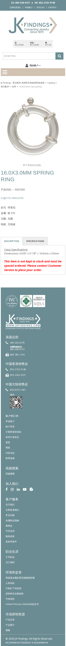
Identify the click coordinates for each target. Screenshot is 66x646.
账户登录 (10, 426)
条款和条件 (11, 541)
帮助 (8, 447)
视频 (8, 630)
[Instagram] (12, 489)
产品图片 (10, 624)
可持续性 (10, 598)
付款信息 (10, 452)
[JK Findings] (33, 25)
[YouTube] (24, 489)
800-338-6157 (17, 349)
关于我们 (10, 504)
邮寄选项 (10, 458)
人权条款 (10, 583)
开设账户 (10, 421)
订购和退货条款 (13, 431)
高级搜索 (10, 473)
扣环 (14, 86)
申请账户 (29, 7)
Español (52, 7)
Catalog (51, 82)
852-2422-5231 (18, 374)
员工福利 (10, 562)
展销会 (9, 525)
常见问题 (10, 515)
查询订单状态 (12, 437)
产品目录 (10, 619)
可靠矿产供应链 (13, 588)
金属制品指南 (12, 520)
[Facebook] (7, 489)
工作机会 (10, 556)
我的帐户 (34, 65)
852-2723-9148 (18, 369)
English (40, 7)
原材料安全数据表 (15, 593)
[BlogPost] (31, 489)
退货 (8, 442)
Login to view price (12, 198)
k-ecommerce (40, 642)
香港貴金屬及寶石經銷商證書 (20, 577)
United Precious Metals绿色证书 (22, 604)
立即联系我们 (15, 7)
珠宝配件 (5, 86)
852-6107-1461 (18, 389)
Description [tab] (11, 241)
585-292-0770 (17, 342)
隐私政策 (10, 536)
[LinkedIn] (18, 489)
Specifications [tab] (35, 241)
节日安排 (10, 530)
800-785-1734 (17, 354)
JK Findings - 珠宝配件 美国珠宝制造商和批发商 (22, 82)
